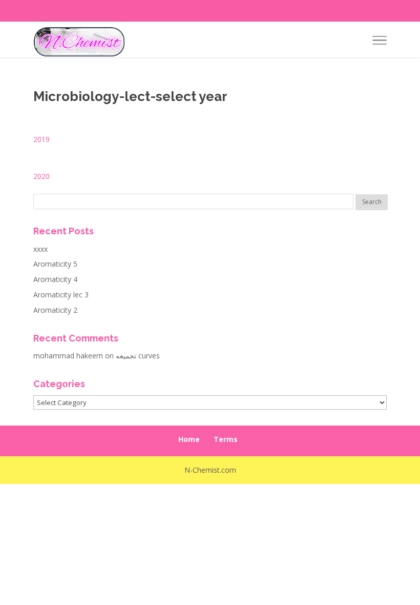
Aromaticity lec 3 (61, 294)
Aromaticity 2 (55, 310)
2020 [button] (41, 176)
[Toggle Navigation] (379, 42)
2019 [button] (41, 139)
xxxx (40, 249)
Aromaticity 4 (55, 279)
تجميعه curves (138, 355)
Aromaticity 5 (55, 264)
